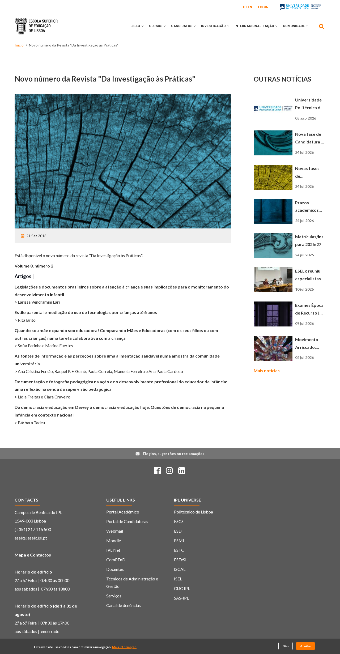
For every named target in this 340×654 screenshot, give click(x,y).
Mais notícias (267, 370)
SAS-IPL (181, 597)
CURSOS (156, 26)
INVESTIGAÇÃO (214, 26)
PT (245, 7)
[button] (143, 26)
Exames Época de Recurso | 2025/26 (309, 313)
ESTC (179, 550)
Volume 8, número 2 (34, 265)
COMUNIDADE (294, 26)
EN (250, 7)
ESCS (179, 521)
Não (286, 646)
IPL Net (113, 550)
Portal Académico (122, 511)
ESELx (135, 26)
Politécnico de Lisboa (193, 511)
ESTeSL (180, 559)
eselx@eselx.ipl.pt (31, 537)
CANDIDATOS (182, 26)
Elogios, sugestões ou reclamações (173, 453)
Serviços (113, 595)
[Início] (36, 22)
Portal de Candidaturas (127, 521)
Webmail (114, 530)
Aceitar (305, 646)
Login (263, 7)
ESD (178, 530)
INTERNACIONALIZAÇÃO (255, 26)
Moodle (113, 540)
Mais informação (124, 647)
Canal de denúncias (123, 605)
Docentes (115, 569)
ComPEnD (115, 559)
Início (19, 45)
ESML (179, 540)
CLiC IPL (182, 588)
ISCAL (179, 569)
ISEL (178, 578)
